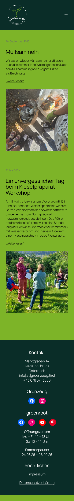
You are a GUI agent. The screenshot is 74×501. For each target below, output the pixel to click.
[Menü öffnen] (66, 15)
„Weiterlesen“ (15, 81)
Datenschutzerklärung (36, 482)
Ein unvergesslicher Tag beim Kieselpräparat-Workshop (35, 187)
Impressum (37, 474)
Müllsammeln (22, 52)
